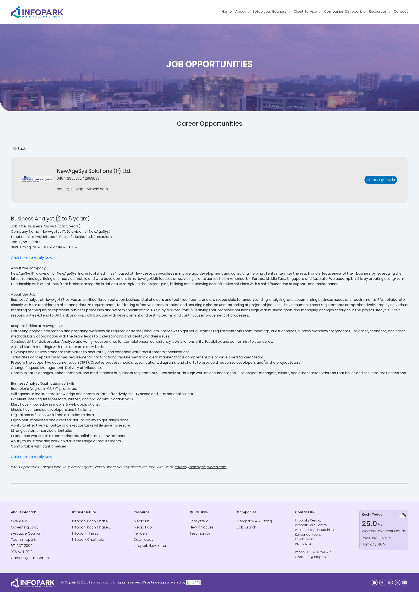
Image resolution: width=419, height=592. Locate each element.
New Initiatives (201, 527)
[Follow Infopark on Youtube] (405, 582)
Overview (19, 521)
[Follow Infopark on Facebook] (382, 582)
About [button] (240, 11)
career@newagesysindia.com (201, 467)
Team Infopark (23, 539)
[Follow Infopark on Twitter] (397, 582)
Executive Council (26, 533)
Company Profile (381, 179)
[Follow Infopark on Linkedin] (390, 582)
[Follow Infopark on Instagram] (375, 582)
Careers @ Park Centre (30, 557)
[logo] (193, 582)
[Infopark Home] (37, 10)
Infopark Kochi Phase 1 (91, 521)
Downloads (143, 539)
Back (21, 148)
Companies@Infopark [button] (343, 11)
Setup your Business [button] (270, 11)
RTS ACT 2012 (21, 551)
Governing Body (24, 527)
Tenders (141, 533)
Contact (401, 11)
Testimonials (200, 533)
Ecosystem (199, 521)
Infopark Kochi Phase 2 (91, 527)
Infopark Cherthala (88, 539)
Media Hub (143, 527)
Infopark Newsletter (150, 545)
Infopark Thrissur (86, 533)
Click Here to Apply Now (31, 257)
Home (227, 11)
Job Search (246, 527)
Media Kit (141, 521)
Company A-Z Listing (254, 521)
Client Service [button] (305, 11)
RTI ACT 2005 (22, 545)
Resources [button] (378, 11)
